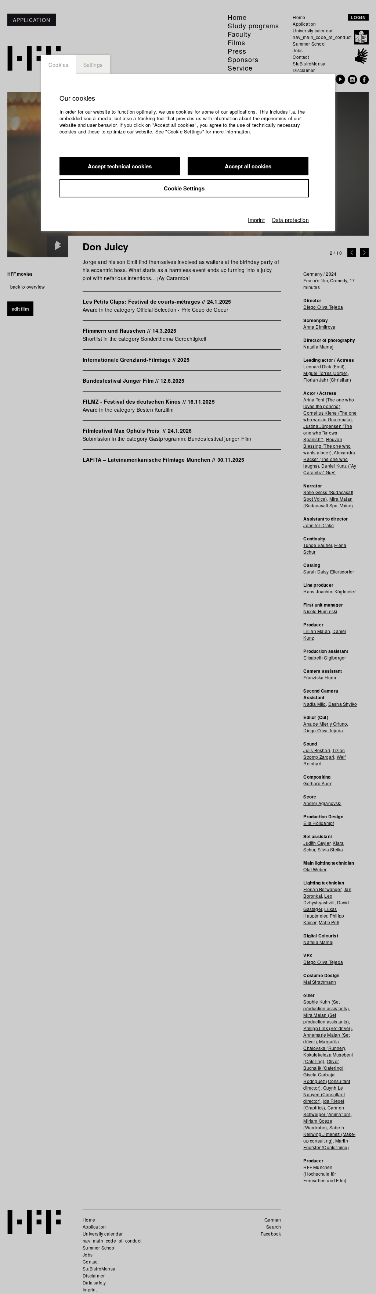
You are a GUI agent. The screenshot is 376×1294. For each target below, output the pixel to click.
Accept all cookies (248, 166)
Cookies (58, 64)
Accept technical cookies (120, 166)
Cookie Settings (184, 188)
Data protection (290, 220)
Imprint (256, 220)
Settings (93, 64)
